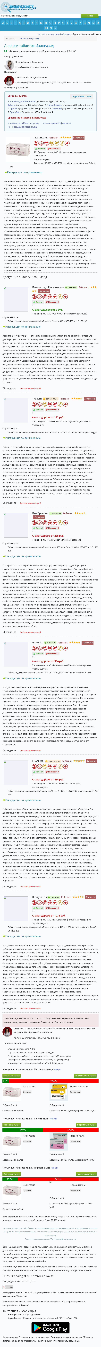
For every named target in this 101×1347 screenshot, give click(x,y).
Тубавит (12, 105)
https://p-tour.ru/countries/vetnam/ (54, 34)
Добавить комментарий (30, 388)
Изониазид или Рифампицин (57, 123)
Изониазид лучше (11, 1076)
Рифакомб (57, 108)
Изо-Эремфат (55, 105)
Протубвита (16, 112)
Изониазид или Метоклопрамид (23, 123)
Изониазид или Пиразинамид (22, 126)
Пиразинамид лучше (86, 1174)
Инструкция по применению (24, 172)
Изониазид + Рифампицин (22, 101)
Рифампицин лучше (86, 1125)
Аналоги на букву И (29, 38)
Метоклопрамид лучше (85, 1076)
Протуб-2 (14, 108)
